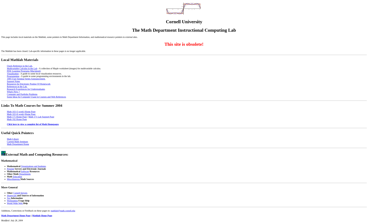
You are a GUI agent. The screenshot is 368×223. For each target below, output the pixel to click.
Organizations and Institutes (33, 166)
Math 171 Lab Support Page (41, 117)
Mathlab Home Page (42, 215)
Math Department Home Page (15, 215)
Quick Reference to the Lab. (20, 66)
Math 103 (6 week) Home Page (21, 114)
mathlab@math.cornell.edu (63, 211)
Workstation (12, 200)
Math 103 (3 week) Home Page (21, 111)
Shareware (12, 195)
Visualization (13, 73)
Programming (13, 76)
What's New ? (13, 91)
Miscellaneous (13, 179)
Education (17, 176)
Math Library (13, 139)
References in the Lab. (17, 86)
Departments (25, 174)
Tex (9, 198)
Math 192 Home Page (17, 119)
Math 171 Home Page (17, 117)
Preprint (10, 169)
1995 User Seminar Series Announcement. (26, 79)
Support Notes (13, 81)
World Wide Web (15, 203)
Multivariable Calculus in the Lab (22, 68)
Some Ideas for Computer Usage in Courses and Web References (36, 97)
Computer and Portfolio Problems (22, 94)
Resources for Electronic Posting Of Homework (28, 84)
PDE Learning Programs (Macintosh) (24, 71)
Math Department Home (18, 144)
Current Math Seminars (17, 141)
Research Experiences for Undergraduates (26, 89)
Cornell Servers (20, 193)
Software (25, 171)
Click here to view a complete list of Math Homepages (33, 124)
